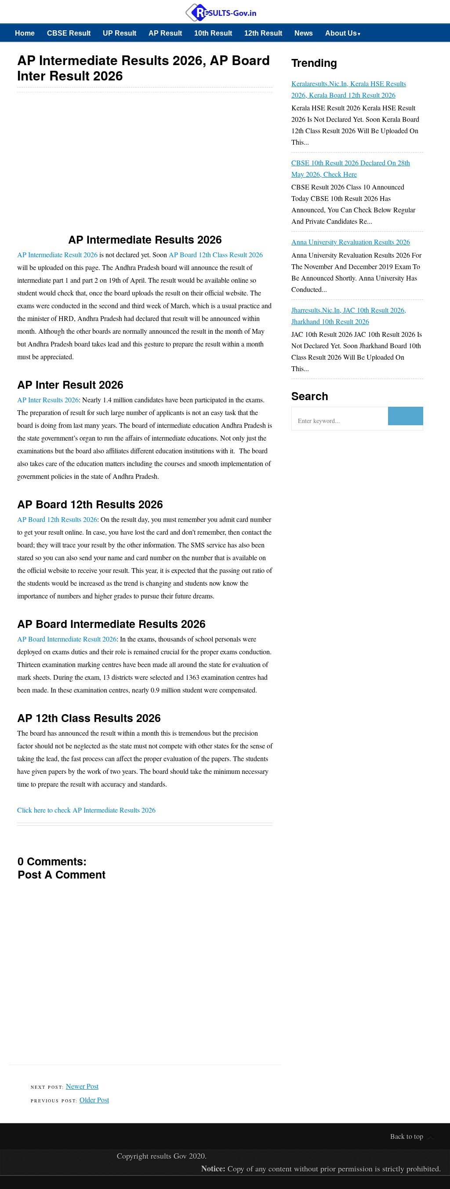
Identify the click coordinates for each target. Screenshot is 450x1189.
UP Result (119, 33)
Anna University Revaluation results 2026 (350, 241)
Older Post (94, 1099)
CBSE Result (69, 33)
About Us (343, 33)
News (303, 33)
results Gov (169, 1155)
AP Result (165, 33)
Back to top (406, 1136)
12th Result (263, 33)
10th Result (213, 33)
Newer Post (82, 1086)
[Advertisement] (145, 156)
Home (25, 33)
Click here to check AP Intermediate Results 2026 (86, 809)
